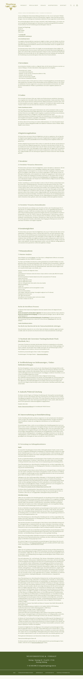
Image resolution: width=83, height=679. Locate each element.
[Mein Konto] (74, 5)
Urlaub (43, 5)
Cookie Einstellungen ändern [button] (25, 107)
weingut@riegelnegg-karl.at (47, 666)
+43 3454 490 (22, 34)
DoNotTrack (51, 319)
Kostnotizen (53, 5)
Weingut (24, 5)
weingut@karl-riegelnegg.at (25, 36)
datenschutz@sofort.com (38, 542)
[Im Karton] (77, 5)
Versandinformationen (25, 672)
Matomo (33, 257)
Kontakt (63, 5)
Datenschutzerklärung (42, 354)
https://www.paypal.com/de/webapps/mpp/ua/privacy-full (36, 486)
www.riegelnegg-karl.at (24, 38)
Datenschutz (50, 672)
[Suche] (71, 5)
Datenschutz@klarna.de (37, 642)
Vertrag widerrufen (63, 672)
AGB (14, 672)
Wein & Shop (33, 5)
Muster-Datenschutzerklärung (25, 406)
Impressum (39, 672)
